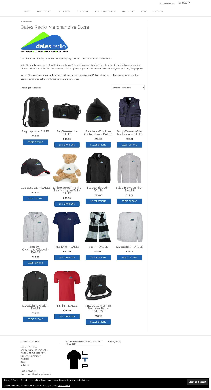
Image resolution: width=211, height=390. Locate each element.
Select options (35, 142)
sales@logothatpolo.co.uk (38, 374)
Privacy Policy (114, 341)
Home (23, 21)
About (27, 11)
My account (128, 11)
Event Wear (83, 11)
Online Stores (44, 11)
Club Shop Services (105, 11)
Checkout (158, 11)
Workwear (64, 11)
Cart (143, 11)
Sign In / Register (167, 3)
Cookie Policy (64, 385)
